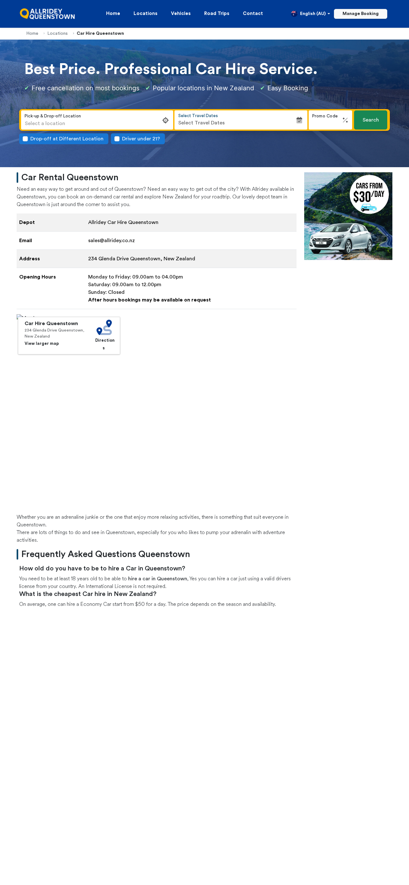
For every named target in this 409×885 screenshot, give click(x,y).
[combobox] (97, 123)
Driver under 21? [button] (141, 138)
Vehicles (181, 13)
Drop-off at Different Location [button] (67, 138)
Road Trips (216, 13)
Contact (253, 13)
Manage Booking (361, 13)
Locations (146, 13)
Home (113, 13)
